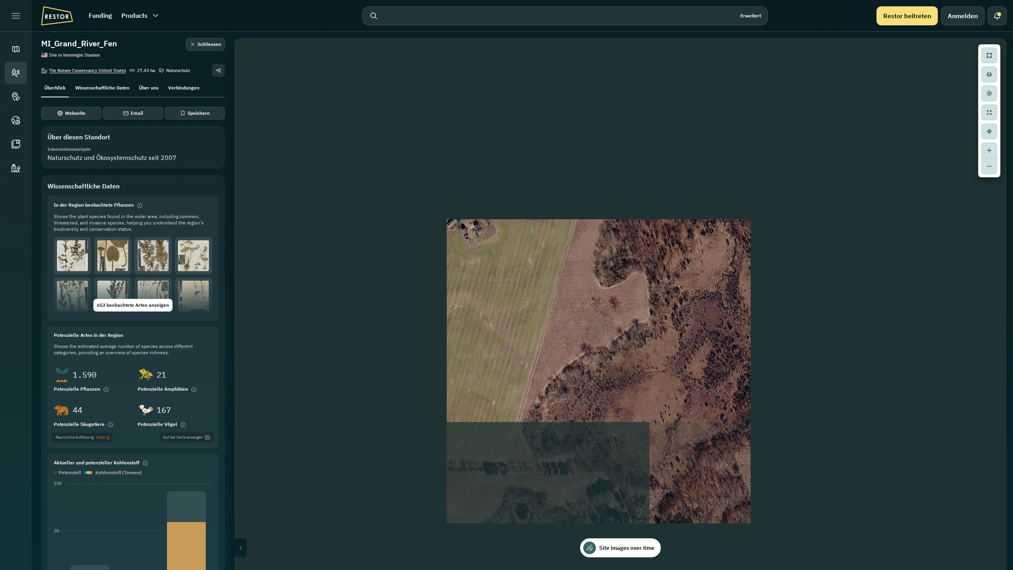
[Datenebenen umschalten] (989, 74)
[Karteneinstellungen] (989, 93)
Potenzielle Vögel (157, 424)
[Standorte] (16, 73)
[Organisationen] (16, 168)
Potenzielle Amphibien (163, 389)
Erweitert (750, 16)
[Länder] (16, 120)
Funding (100, 15)
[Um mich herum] (989, 131)
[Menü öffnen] (16, 16)
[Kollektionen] (16, 144)
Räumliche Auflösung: (82, 437)
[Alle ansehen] (989, 112)
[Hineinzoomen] (989, 150)
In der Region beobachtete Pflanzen (94, 205)
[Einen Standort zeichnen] (989, 55)
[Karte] (16, 49)
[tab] (55, 87)
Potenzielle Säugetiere (79, 424)
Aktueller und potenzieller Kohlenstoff (96, 463)
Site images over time (626, 547)
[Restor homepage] (57, 15)
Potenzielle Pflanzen (77, 389)
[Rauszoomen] (989, 166)
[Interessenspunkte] (16, 97)
